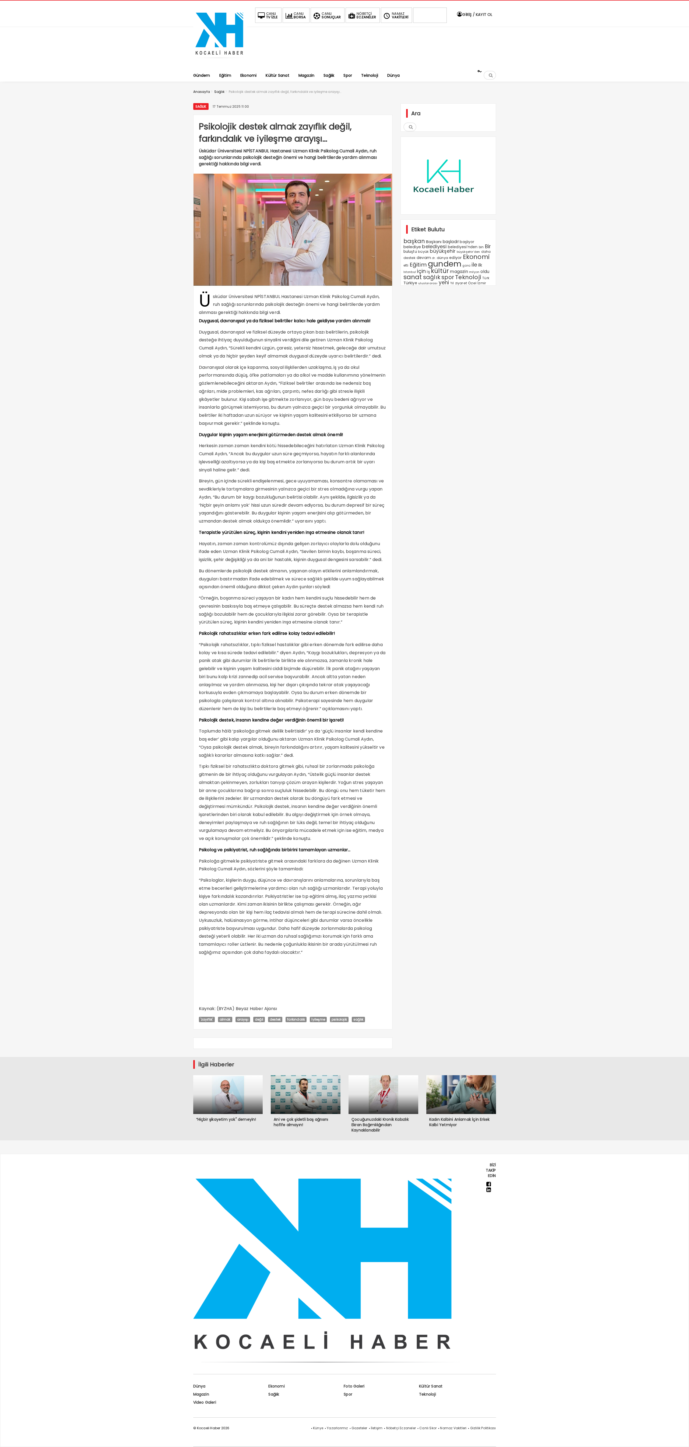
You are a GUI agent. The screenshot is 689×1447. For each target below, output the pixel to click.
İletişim (377, 1428)
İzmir (481, 283)
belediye (412, 247)
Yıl (452, 283)
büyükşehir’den (468, 252)
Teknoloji (468, 277)
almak (225, 1019)
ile (474, 264)
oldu (484, 271)
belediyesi (434, 246)
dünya (442, 257)
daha (486, 251)
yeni (444, 282)
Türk (485, 278)
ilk (480, 265)
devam (424, 257)
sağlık (358, 1019)
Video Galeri (204, 1402)
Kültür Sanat (430, 1386)
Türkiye (410, 283)
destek (275, 1019)
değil (259, 1019)
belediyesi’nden (463, 247)
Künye (318, 1428)
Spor (348, 1394)
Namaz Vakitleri (453, 1428)
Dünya (199, 1386)
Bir (488, 246)
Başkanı (433, 241)
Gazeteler (359, 1428)
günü (466, 265)
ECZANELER (366, 15)
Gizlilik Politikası (483, 1428)
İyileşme (318, 1019)
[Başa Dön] (679, 1437)
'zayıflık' (207, 1019)
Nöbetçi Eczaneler (401, 1428)
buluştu (410, 251)
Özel (472, 283)
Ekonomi (476, 257)
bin (481, 247)
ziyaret (461, 283)
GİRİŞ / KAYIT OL (476, 14)
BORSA (300, 15)
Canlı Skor (428, 1428)
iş (428, 271)
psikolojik (339, 1019)
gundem (444, 263)
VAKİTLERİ (400, 15)
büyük (423, 251)
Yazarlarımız (337, 1428)
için (421, 271)
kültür (440, 271)
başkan (414, 241)
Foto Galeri (354, 1386)
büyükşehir (442, 251)
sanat (412, 277)
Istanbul (409, 272)
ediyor (455, 257)
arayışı (242, 1019)
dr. (434, 258)
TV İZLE (272, 15)
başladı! (451, 241)
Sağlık (200, 106)
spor (447, 277)
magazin (459, 271)
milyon (474, 272)
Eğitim (418, 264)
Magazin (201, 1394)
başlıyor (467, 241)
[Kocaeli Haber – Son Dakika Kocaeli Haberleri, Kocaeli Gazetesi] (220, 60)
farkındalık (296, 1019)
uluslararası (427, 283)
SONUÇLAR (331, 15)
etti (406, 265)
